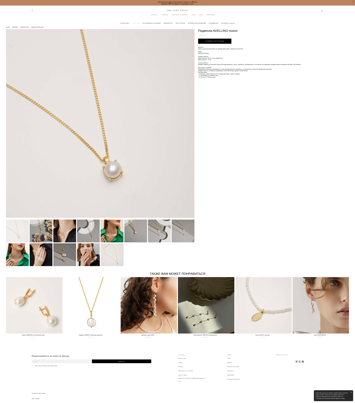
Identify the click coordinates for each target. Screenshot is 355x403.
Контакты (230, 371)
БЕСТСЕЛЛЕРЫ (180, 23)
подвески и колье (24, 27)
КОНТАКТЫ (211, 14)
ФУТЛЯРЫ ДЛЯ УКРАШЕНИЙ (197, 23)
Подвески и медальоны (185, 371)
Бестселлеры (182, 358)
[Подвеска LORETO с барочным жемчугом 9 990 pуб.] (91, 305)
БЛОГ (201, 14)
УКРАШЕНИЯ (136, 23)
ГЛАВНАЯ (154, 14)
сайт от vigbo (35, 398)
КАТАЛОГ (143, 14)
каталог (8, 27)
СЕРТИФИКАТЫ (213, 23)
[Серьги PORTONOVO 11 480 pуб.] (321, 305)
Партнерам (230, 375)
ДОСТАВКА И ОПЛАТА (180, 14)
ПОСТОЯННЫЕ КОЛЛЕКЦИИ (152, 23)
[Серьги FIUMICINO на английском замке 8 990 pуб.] (34, 305)
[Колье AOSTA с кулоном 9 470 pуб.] (263, 305)
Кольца (180, 366)
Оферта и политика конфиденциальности (191, 378)
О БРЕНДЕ (164, 14)
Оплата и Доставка (233, 366)
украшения (15, 27)
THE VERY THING (177, 10)
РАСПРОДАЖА (124, 23)
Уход (228, 358)
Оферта (229, 362)
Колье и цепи (182, 375)
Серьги (180, 362)
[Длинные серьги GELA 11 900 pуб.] (149, 305)
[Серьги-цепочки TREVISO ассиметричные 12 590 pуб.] (206, 305)
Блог (179, 381)
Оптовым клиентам (233, 379)
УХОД (193, 14)
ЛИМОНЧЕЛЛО (168, 23)
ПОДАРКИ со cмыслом (228, 23)
